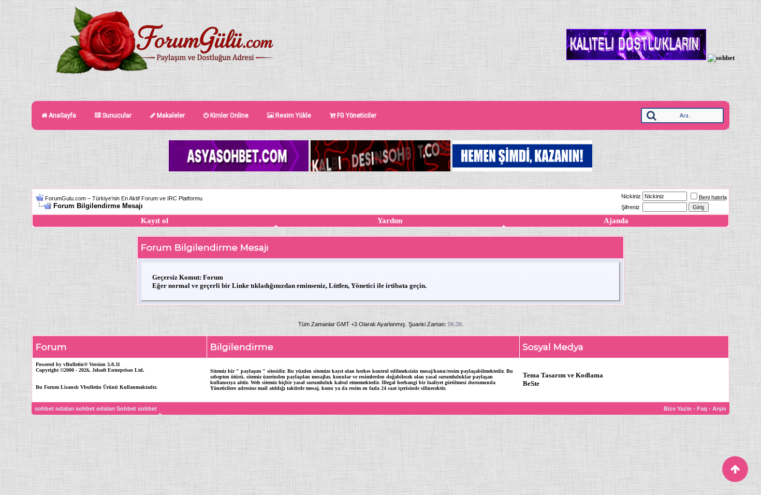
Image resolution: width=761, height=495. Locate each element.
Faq (702, 408)
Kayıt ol (154, 220)
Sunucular (116, 115)
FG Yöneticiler (355, 115)
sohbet (147, 408)
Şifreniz (630, 207)
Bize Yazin (678, 408)
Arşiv (719, 408)
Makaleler (170, 115)
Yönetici (363, 285)
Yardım (390, 220)
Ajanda (616, 220)
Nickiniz (631, 196)
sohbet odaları (54, 408)
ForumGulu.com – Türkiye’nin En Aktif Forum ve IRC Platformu (123, 198)
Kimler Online (228, 115)
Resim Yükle (292, 115)
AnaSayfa (61, 115)
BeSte (531, 383)
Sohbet (126, 408)
